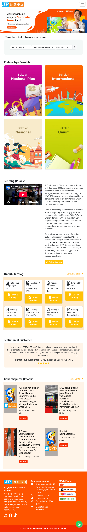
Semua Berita (75, 379)
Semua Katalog (74, 274)
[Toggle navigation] (82, 4)
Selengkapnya (55, 262)
